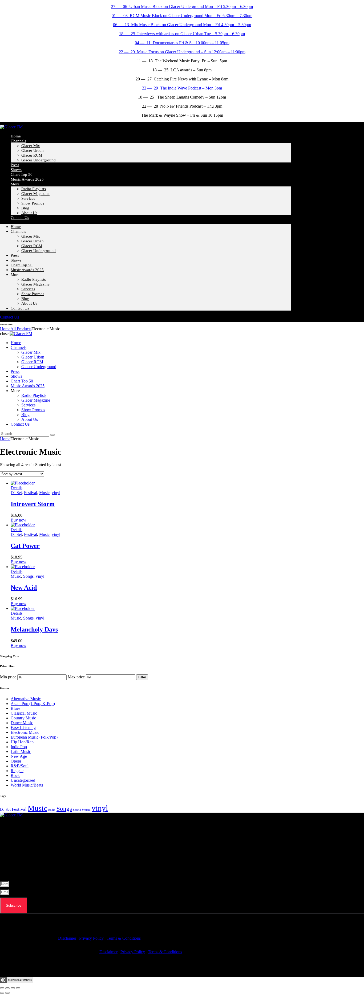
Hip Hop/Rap (22, 742)
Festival (30, 492)
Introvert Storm (33, 503)
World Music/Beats (27, 785)
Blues (15, 708)
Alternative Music (26, 698)
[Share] (13, 988)
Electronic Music (25, 732)
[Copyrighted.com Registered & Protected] (16, 982)
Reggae (17, 770)
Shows (16, 260)
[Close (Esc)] (18, 988)
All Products (20, 329)
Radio (51, 809)
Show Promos (32, 203)
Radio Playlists (33, 189)
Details (16, 488)
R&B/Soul (20, 766)
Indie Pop (19, 746)
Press (15, 255)
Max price (76, 677)
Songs (28, 576)
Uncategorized (23, 780)
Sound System (82, 809)
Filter (142, 677)
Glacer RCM (31, 155)
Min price (8, 677)
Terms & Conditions (124, 938)
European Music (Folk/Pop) (34, 737)
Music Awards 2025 (27, 179)
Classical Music (24, 713)
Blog (25, 298)
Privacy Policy (91, 938)
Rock (15, 775)
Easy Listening (23, 727)
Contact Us (20, 217)
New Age (19, 756)
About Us (29, 213)
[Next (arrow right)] (7, 993)
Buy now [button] (18, 520)
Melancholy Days (34, 629)
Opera (16, 761)
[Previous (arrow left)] (2, 993)
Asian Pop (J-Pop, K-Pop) (33, 703)
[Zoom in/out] (2, 988)
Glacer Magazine (35, 194)
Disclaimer (67, 938)
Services (28, 198)
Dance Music (22, 722)
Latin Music (21, 751)
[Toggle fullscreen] (7, 988)
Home (16, 227)
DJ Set (16, 492)
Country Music (23, 718)
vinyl (56, 492)
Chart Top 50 (22, 265)
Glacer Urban (32, 150)
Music (44, 492)
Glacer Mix (30, 146)
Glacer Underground (38, 160)
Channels (18, 141)
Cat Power (25, 545)
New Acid (24, 587)
